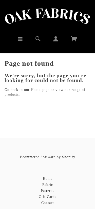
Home (47, 179)
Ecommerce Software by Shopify (47, 157)
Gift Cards (47, 197)
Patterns (47, 191)
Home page (40, 90)
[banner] (48, 16)
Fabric (47, 185)
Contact (47, 203)
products (12, 94)
